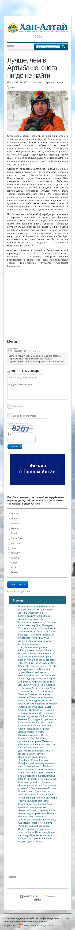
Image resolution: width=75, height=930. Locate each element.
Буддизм (40, 769)
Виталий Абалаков (46, 794)
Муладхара (24, 637)
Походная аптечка (37, 807)
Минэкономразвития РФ (39, 666)
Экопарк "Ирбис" (27, 794)
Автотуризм (33, 778)
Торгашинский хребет (38, 728)
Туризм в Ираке (37, 713)
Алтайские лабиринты (30, 741)
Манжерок (47, 700)
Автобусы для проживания (32, 813)
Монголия (15, 543)
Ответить (36, 351)
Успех (21, 825)
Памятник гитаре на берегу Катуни (36, 752)
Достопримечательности (31, 750)
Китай (13, 533)
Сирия (41, 772)
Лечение (23, 612)
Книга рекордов (26, 722)
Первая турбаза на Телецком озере (36, 659)
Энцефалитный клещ (29, 763)
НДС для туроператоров (37, 667)
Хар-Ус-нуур (37, 678)
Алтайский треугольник (42, 634)
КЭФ (32, 703)
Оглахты (33, 694)
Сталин (22, 728)
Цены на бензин (48, 778)
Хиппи (52, 810)
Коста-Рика (16, 538)
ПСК (29, 838)
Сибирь (32, 816)
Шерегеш (23, 700)
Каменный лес (33, 766)
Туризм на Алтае (40, 637)
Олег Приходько (44, 625)
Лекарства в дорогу (29, 810)
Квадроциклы (25, 622)
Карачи (50, 609)
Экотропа (23, 619)
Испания (15, 523)
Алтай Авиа (24, 797)
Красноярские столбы (30, 725)
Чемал (45, 791)
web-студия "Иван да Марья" (39, 925)
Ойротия (47, 656)
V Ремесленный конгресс (41, 653)
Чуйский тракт (37, 675)
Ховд (27, 678)
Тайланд (15, 557)
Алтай (37, 606)
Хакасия (23, 694)
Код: (10, 434)
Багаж (31, 832)
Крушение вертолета (37, 800)
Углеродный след (28, 706)
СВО (30, 709)
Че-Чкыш (47, 741)
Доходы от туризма (28, 684)
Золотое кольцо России (43, 788)
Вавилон (50, 713)
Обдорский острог (28, 822)
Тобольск (41, 816)
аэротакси (24, 703)
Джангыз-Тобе (36, 619)
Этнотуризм (24, 640)
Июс (21, 769)
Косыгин (46, 725)
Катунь (34, 691)
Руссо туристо (36, 719)
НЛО (43, 766)
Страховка (37, 838)
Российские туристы (36, 775)
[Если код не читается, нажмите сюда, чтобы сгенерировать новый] (20, 427)
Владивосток (36, 747)
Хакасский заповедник (41, 697)
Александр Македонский (31, 819)
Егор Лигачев (43, 782)
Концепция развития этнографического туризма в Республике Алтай (32, 647)
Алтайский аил (38, 738)
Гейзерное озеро (27, 782)
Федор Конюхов (39, 760)
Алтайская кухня (47, 681)
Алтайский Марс (41, 615)
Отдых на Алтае (47, 687)
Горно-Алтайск (47, 684)
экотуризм (24, 691)
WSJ (27, 747)
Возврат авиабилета (41, 835)
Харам (44, 628)
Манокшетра (50, 631)
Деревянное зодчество (30, 785)
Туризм (11, 87)
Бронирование (26, 606)
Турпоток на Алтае (28, 687)
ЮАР (13, 567)
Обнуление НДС (47, 662)
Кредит (22, 838)
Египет (14, 518)
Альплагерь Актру (28, 681)
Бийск (38, 791)
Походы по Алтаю (28, 803)
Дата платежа (34, 841)
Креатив (44, 810)
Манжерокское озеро (29, 735)
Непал (13, 547)
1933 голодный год (28, 662)
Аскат (40, 631)
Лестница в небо (44, 722)
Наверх (68, 918)
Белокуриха (35, 700)
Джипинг (38, 622)
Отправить (15, 446)
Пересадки (41, 832)
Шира (49, 766)
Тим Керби (49, 678)
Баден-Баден (44, 706)
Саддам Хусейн (34, 716)
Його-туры (24, 634)
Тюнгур (22, 800)
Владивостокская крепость (32, 756)
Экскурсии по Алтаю (42, 640)
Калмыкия (29, 769)
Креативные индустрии (30, 656)
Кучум (43, 609)
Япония (14, 572)
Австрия (14, 513)
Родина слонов (26, 791)
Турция (14, 562)
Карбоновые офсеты (46, 703)
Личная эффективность (37, 825)
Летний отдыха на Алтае (31, 731)
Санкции (23, 709)
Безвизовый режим (36, 672)
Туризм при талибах (29, 628)
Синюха (22, 744)
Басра (21, 716)
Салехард (50, 819)
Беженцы (38, 709)
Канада (14, 528)
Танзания (15, 552)
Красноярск (50, 719)
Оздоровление (35, 612)
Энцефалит (24, 760)
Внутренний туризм (28, 609)
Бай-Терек (32, 772)
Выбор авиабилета (28, 829)
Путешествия (48, 606)
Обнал (22, 666)
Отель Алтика (45, 691)
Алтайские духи (36, 744)
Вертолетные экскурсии (44, 797)
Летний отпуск (45, 822)
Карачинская (25, 615)
